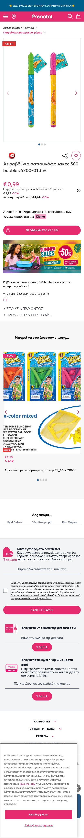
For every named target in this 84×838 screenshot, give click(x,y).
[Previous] (6, 412)
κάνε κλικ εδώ (27, 783)
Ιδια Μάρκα (69, 522)
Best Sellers (14, 522)
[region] (38, 790)
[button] (42, 90)
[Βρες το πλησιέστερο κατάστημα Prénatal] (14, 16)
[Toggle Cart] (78, 16)
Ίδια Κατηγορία (42, 522)
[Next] (76, 93)
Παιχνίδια (28, 27)
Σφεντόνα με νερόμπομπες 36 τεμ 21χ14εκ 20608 (40, 470)
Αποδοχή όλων (38, 814)
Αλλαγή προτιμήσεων (38, 825)
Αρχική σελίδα (11, 27)
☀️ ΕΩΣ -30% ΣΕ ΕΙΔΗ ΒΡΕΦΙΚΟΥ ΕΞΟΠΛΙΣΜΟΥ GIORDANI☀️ (42, 5)
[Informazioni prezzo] (79, 190)
